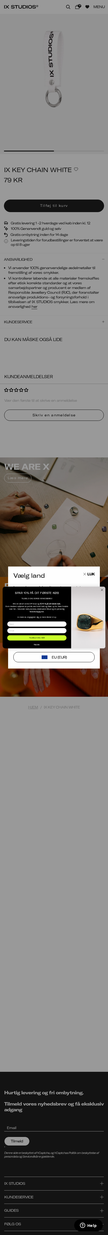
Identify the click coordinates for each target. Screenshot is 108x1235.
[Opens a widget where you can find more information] (88, 1225)
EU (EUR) (59, 657)
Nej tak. (37, 644)
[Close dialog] (102, 590)
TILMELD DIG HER (37, 638)
